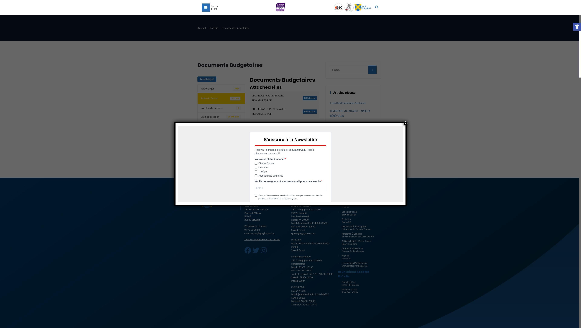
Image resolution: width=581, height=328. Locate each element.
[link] (577, 27)
